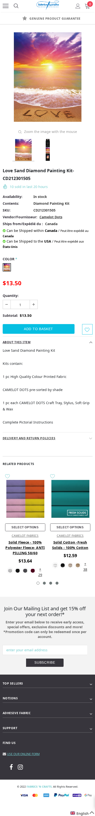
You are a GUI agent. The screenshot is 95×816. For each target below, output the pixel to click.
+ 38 (85, 564)
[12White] (10, 570)
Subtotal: (10, 315)
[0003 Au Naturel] (70, 565)
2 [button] (44, 583)
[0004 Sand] (78, 565)
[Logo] (48, 4)
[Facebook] (11, 767)
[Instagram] (20, 767)
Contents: (11, 203)
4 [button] (57, 583)
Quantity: (11, 295)
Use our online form (23, 754)
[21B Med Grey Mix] (25, 570)
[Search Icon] (16, 6)
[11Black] (17, 570)
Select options (24, 527)
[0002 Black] (63, 565)
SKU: (6, 210)
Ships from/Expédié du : (23, 223)
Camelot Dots (50, 217)
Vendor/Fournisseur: (20, 217)
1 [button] (38, 583)
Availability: (12, 196)
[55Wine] (33, 570)
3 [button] (50, 583)
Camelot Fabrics (25, 536)
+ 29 (40, 569)
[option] (47, 19)
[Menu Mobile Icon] (6, 6)
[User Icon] (78, 6)
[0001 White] (55, 565)
